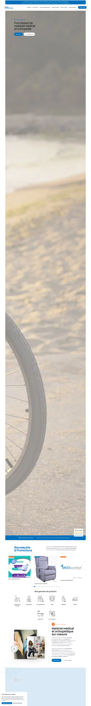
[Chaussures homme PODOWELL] (45, 562)
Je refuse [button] (9, 703)
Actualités (29, 7)
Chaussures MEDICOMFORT (15, 580)
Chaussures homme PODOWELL (41, 571)
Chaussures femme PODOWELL (67, 571)
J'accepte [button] (4, 703)
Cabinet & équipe (55, 7)
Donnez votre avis (78, 535)
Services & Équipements (45, 7)
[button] (32, 586)
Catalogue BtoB (72, 7)
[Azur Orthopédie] (8, 7)
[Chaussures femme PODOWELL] (71, 562)
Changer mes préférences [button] (17, 703)
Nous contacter (63, 7)
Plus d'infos (46, 694)
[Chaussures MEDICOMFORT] (19, 567)
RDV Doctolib (82, 7)
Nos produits (35, 7)
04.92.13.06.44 (65, 1)
